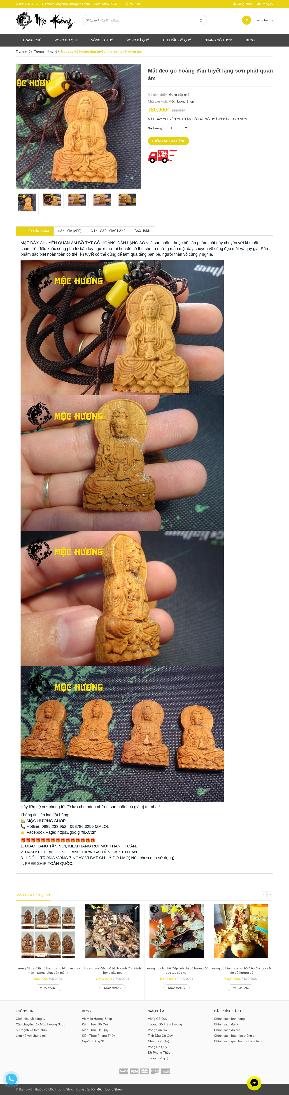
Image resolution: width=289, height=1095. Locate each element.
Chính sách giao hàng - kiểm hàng (238, 1041)
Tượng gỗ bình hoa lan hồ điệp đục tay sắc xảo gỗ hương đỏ (241, 970)
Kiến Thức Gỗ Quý (95, 1024)
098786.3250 (28, 4)
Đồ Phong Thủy (159, 1052)
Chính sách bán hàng (229, 1018)
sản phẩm (262, 20)
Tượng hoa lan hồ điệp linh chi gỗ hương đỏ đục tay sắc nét (176, 970)
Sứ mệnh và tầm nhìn (31, 1030)
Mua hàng (48, 988)
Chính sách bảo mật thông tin (235, 1035)
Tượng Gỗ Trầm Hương (165, 1024)
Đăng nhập (244, 4)
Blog (250, 40)
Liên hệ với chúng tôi (31, 1035)
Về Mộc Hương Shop (97, 1018)
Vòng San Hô (102, 40)
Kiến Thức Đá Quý (95, 1030)
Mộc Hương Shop (181, 101)
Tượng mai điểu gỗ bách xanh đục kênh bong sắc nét (112, 970)
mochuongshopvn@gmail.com (68, 4)
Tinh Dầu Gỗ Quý (160, 1035)
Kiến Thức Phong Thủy (98, 1035)
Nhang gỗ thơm (218, 40)
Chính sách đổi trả (227, 1030)
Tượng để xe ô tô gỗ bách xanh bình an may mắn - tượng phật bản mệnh (48, 970)
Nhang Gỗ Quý (158, 1041)
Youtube (135, 4)
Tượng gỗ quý (158, 1058)
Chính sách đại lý (226, 1024)
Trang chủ (32, 40)
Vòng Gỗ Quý (66, 40)
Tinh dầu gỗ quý (177, 40)
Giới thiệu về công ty (30, 1018)
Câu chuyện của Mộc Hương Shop (40, 1024)
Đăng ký (267, 4)
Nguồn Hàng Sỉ (93, 1041)
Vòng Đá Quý (138, 40)
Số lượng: (155, 128)
